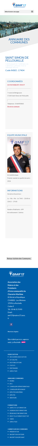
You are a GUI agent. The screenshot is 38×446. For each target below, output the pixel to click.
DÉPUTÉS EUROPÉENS (16, 392)
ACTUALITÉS (13, 360)
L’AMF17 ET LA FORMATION (18, 408)
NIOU (20, 339)
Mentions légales (13, 331)
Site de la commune (13, 107)
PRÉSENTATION (14, 431)
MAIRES (12, 381)
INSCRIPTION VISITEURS (17, 434)
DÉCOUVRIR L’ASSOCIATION (18, 357)
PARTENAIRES (14, 368)
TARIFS (12, 419)
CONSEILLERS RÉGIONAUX (17, 389)
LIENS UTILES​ (13, 371)
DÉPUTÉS (12, 395)
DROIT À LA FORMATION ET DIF (19, 416)
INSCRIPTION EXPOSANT (17, 437)
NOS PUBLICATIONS (16, 362)
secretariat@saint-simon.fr (16, 85)
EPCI (11, 384)
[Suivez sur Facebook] (11, 324)
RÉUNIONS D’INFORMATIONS (18, 413)
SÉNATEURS (13, 398)
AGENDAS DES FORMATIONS (18, 410)
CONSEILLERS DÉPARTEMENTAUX (19, 386)
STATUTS (12, 365)
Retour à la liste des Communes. (19, 258)
